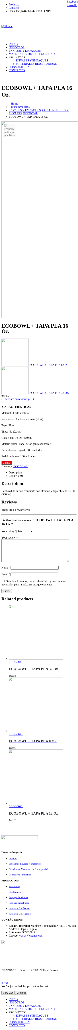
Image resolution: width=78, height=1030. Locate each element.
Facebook (72, 1)
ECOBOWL (20, 466)
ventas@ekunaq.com (31, 935)
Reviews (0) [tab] (16, 475)
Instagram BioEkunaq (19, 908)
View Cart (8, 992)
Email (5, 574)
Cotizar (6, 462)
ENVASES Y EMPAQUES (25, 50)
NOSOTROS (16, 47)
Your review (9, 537)
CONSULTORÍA (19, 67)
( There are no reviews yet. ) (17, 399)
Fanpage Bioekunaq (18, 897)
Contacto (14, 7)
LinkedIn (72, 5)
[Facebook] (74, 18)
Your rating (9, 531)
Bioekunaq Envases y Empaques (25, 863)
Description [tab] (15, 472)
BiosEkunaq (15, 892)
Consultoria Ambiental (20, 874)
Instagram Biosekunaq (20, 913)
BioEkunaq (14, 886)
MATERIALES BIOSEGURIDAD (36, 63)
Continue (21, 992)
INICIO (13, 44)
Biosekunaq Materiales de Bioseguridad (28, 869)
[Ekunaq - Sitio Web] (7, 26)
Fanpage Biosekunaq (19, 902)
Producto (14, 4)
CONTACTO (17, 70)
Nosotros (13, 858)
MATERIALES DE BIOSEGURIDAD (32, 53)
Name (6, 567)
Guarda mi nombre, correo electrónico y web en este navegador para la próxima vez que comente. (33, 583)
